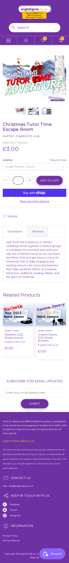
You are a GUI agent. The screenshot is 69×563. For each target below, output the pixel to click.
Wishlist (12, 216)
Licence (7, 159)
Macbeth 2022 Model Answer (14, 336)
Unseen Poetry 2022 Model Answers (47, 338)
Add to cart (49, 180)
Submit (34, 403)
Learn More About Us (18, 441)
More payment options (34, 201)
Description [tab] (15, 231)
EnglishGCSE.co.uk (15, 341)
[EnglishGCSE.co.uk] (34, 11)
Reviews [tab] (37, 231)
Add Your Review (15, 142)
